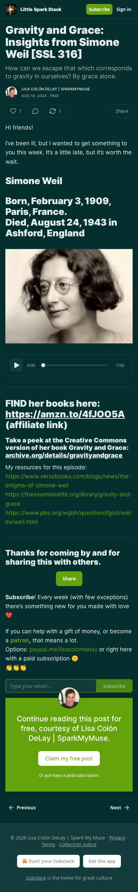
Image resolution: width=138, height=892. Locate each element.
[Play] (16, 365)
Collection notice (77, 844)
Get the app (102, 861)
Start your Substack (51, 861)
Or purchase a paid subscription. (69, 775)
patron (19, 640)
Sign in (124, 9)
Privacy (117, 837)
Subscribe (99, 9)
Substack (36, 878)
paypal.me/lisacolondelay (63, 649)
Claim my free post (69, 758)
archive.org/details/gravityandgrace (64, 455)
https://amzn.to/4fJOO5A (65, 414)
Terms (48, 844)
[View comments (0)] (35, 111)
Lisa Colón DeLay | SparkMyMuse (55, 89)
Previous (26, 808)
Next (115, 808)
